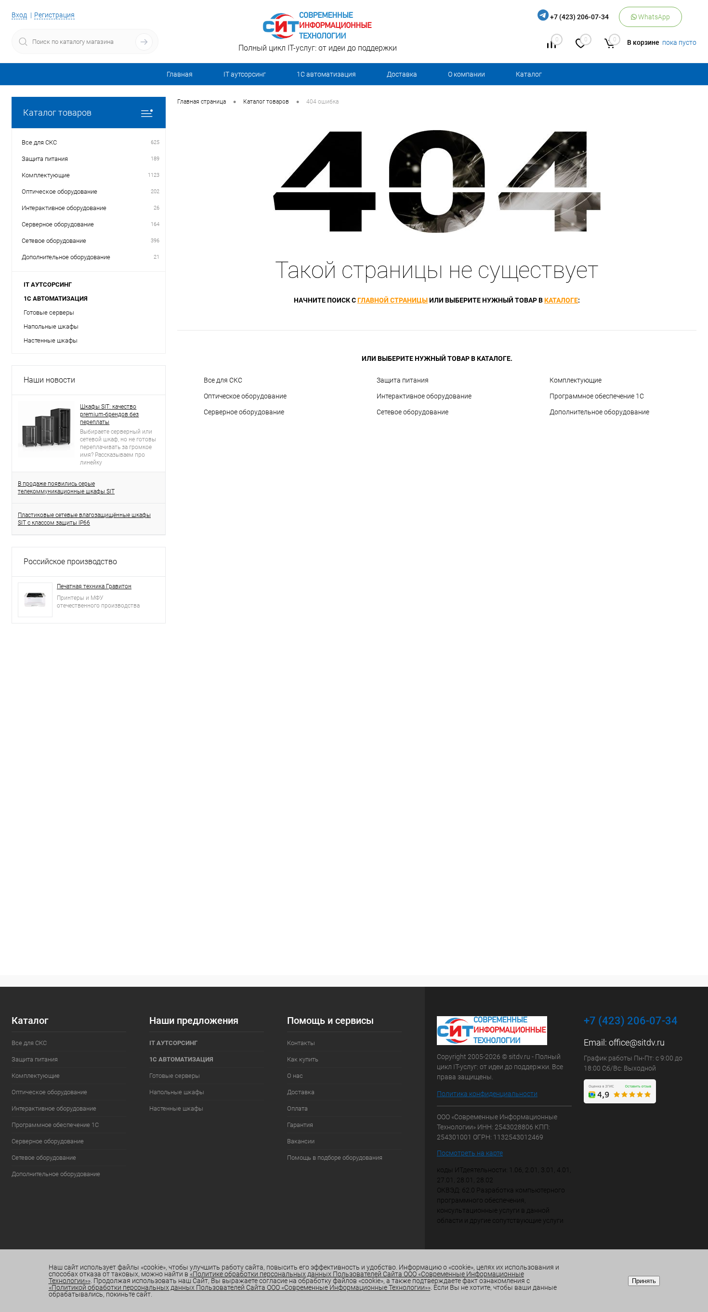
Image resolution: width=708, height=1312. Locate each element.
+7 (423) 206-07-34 (579, 17)
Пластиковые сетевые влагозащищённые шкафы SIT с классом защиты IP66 (84, 519)
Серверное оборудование (244, 412)
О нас (295, 1075)
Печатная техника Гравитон (94, 586)
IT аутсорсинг (244, 74)
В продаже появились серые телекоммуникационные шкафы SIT (66, 487)
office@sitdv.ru (637, 1042)
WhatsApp (653, 17)
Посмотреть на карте (470, 1153)
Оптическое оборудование (245, 396)
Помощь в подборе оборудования (334, 1157)
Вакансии (301, 1141)
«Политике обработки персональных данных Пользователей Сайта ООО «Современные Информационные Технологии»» (286, 1277)
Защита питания (403, 380)
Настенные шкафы (51, 340)
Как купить (302, 1059)
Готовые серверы (49, 312)
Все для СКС (223, 380)
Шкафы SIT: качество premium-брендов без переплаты (109, 414)
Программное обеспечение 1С (597, 396)
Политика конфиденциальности (487, 1094)
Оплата (297, 1108)
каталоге (561, 300)
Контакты (301, 1043)
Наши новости (49, 379)
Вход (19, 15)
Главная (180, 74)
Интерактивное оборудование (424, 396)
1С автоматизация (326, 74)
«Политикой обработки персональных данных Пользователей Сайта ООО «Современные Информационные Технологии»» (240, 1287)
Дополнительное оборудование (599, 412)
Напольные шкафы (51, 326)
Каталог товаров (57, 112)
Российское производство (70, 561)
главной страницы (392, 300)
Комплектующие (576, 380)
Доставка (402, 74)
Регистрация (54, 15)
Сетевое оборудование (412, 412)
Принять (644, 1281)
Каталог (529, 74)
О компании (466, 74)
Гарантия (300, 1124)
